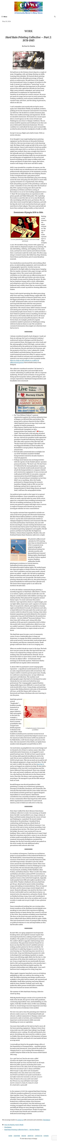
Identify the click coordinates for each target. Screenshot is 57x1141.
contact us (20, 1120)
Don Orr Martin (9, 1125)
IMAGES (23, 1135)
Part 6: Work (19, 1125)
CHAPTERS (17, 1135)
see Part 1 (40, 764)
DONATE (46, 1135)
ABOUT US (30, 1135)
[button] (55, 16)
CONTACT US (38, 1135)
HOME (10, 1135)
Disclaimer (46, 1120)
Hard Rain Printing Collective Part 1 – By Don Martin (21, 1129)
